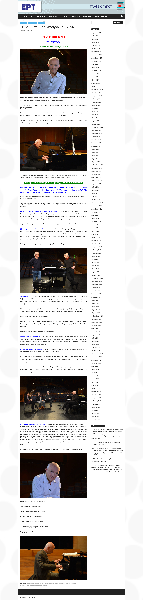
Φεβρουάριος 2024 (97, 127)
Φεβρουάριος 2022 (97, 203)
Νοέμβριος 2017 (96, 363)
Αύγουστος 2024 (96, 108)
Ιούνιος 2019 (95, 303)
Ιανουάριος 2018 (96, 357)
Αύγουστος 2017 (96, 372)
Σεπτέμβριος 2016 (96, 407)
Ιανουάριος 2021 (96, 243)
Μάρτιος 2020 (95, 275)
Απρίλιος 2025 (95, 83)
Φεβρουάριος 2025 (97, 89)
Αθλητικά (87, 16)
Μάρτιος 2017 (95, 388)
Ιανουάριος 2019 (96, 319)
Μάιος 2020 (95, 269)
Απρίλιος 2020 (95, 272)
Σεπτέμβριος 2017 (96, 369)
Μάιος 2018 (95, 344)
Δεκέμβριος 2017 (96, 360)
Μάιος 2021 (95, 231)
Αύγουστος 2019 (96, 297)
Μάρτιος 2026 (95, 48)
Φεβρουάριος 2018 (97, 354)
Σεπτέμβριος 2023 (96, 143)
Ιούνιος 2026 (95, 39)
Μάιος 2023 (95, 155)
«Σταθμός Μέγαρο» (33, 583)
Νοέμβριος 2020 (96, 250)
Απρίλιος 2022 (95, 196)
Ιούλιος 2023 (95, 149)
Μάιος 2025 (95, 80)
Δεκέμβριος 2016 (96, 398)
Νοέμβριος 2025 (96, 61)
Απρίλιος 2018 (95, 347)
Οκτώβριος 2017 (96, 366)
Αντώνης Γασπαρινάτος (46, 583)
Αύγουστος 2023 (96, 146)
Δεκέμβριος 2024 (96, 96)
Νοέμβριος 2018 (96, 325)
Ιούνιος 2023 (95, 152)
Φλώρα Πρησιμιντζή (26, 585)
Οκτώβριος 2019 (96, 291)
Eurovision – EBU (100, 16)
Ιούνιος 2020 (95, 265)
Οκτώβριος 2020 (96, 253)
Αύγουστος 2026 (96, 33)
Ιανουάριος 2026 (96, 55)
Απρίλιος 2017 (95, 385)
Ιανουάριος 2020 (96, 281)
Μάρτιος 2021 (95, 237)
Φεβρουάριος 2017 (97, 391)
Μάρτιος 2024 (95, 124)
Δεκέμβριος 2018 (96, 322)
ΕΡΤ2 (56, 583)
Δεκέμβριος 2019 (96, 284)
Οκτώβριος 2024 (96, 102)
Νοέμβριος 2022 (96, 174)
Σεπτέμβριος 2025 (96, 67)
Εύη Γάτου (62, 583)
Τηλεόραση (40, 16)
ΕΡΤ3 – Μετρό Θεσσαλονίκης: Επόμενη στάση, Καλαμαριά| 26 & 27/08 (105, 460)
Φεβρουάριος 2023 (97, 165)
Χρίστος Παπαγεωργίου (40, 585)
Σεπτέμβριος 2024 (96, 105)
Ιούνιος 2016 (95, 417)
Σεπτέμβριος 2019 (96, 294)
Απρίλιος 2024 (95, 121)
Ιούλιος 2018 (95, 338)
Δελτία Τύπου (27, 16)
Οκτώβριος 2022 (96, 177)
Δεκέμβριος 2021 (96, 209)
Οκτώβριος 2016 (96, 404)
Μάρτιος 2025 (95, 86)
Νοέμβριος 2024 (96, 99)
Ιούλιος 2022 (95, 187)
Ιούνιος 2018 (95, 341)
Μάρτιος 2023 (95, 162)
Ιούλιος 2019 (95, 300)
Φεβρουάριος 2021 (97, 240)
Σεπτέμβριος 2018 (96, 332)
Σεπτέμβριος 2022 (96, 181)
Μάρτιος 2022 (95, 199)
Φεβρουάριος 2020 (97, 278)
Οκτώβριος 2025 (96, 64)
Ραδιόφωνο (52, 16)
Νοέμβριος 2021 (96, 212)
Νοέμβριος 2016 (96, 401)
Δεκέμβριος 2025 (96, 58)
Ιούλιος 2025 (95, 74)
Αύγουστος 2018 (96, 335)
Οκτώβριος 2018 (96, 328)
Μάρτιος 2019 (95, 313)
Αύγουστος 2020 (96, 259)
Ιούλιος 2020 (95, 262)
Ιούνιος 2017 (95, 379)
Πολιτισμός (75, 16)
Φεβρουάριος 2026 (97, 52)
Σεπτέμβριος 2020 (96, 256)
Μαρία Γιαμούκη (70, 583)
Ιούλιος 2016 (95, 413)
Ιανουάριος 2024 (96, 130)
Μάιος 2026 (95, 42)
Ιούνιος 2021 (95, 228)
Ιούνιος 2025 (95, 77)
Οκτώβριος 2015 (96, 420)
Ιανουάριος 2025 (96, 92)
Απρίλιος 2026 (95, 45)
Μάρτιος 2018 (95, 350)
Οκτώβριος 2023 (96, 140)
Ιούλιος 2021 (95, 225)
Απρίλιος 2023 (95, 159)
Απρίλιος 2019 (95, 310)
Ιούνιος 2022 (95, 190)
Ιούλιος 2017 (95, 376)
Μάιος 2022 (95, 193)
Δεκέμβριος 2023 (96, 133)
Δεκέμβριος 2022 (96, 171)
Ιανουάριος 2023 (96, 168)
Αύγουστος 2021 (96, 221)
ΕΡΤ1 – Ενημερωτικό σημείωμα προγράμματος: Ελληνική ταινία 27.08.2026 (105, 443)
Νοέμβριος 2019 (96, 288)
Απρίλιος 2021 (95, 234)
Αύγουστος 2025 (96, 70)
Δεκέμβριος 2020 (96, 247)
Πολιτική (63, 16)
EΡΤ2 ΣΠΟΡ (24, 23)
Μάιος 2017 (95, 382)
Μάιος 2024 (95, 118)
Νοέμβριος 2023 (96, 136)
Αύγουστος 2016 (96, 410)
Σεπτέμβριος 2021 (96, 218)
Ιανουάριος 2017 (96, 394)
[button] (122, 16)
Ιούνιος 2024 (95, 114)
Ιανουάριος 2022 (96, 206)
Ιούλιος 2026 (95, 36)
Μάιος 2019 (95, 306)
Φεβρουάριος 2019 (97, 316)
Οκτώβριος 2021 (96, 215)
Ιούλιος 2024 (95, 111)
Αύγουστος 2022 (96, 184)
